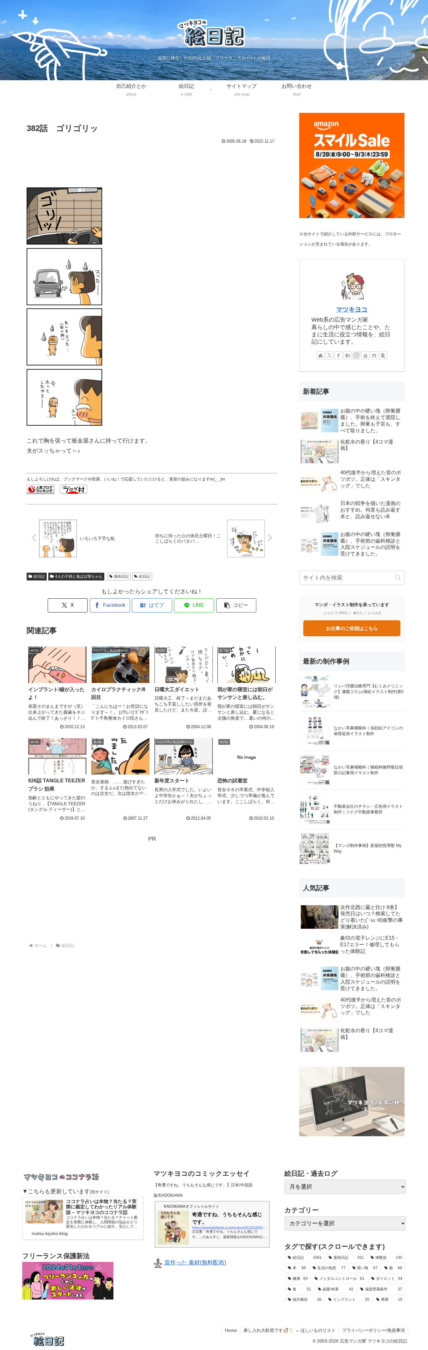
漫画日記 (121, 576)
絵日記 (39, 576)
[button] (236, 605)
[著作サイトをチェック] (320, 355)
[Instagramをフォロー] (356, 355)
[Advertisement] (152, 163)
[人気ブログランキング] (40, 489)
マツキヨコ (352, 309)
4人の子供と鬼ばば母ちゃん (78, 576)
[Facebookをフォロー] (338, 355)
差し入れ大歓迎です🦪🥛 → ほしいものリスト (289, 1330)
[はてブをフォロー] (347, 355)
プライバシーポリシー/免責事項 (373, 1330)
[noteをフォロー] (374, 355)
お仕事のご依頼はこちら (352, 628)
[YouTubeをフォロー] (365, 355)
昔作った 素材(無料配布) (194, 1262)
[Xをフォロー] (330, 355)
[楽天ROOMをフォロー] (383, 355)
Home (231, 1330)
